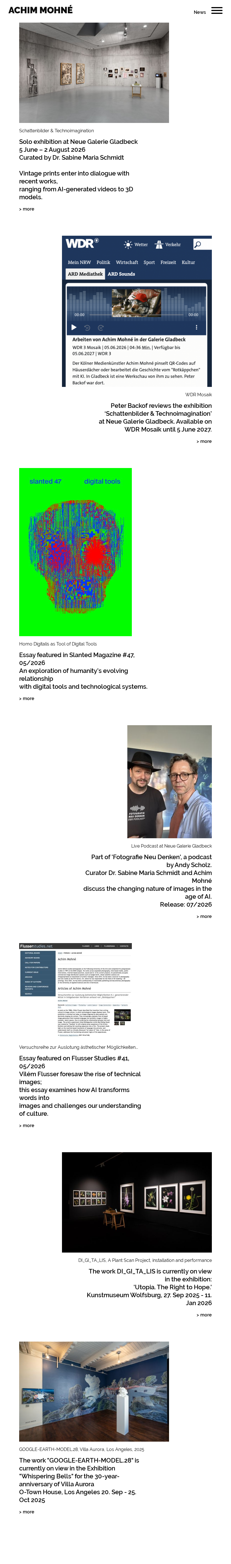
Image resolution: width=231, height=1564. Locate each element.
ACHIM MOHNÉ (40, 10)
